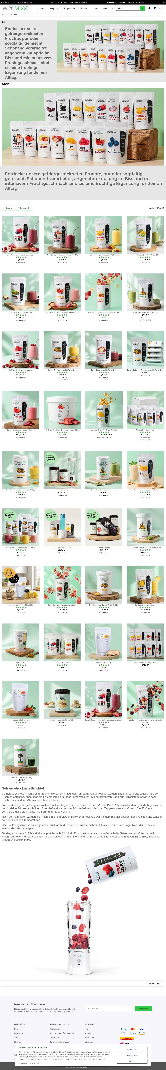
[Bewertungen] (20, 257)
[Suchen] (142, 8)
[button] (149, 8)
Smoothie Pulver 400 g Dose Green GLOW (145, 547)
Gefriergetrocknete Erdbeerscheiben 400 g (62, 430)
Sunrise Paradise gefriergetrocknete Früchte (62, 312)
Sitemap (17, 1042)
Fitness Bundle (62, 490)
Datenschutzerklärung (53, 1009)
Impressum (23, 1063)
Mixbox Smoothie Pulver (145, 430)
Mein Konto (19, 1033)
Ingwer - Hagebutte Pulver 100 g (62, 720)
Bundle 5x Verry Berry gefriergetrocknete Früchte (103, 720)
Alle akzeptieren (132, 1049)
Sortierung (8, 208)
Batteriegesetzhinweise (59, 1042)
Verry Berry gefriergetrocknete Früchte (20, 255)
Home (16, 1029)
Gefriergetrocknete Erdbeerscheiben (21, 430)
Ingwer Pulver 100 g (103, 662)
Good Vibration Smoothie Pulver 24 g (145, 255)
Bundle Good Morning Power (145, 662)
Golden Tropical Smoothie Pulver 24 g (62, 370)
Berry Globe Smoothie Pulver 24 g (103, 370)
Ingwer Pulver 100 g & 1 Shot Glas (20, 605)
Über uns (89, 1042)
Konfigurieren (132, 1055)
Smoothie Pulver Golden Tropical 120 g (20, 490)
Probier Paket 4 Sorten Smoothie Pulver (21, 547)
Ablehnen (132, 1061)
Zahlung (17, 1037)
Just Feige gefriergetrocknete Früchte (62, 605)
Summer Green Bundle (62, 547)
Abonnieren (143, 1009)
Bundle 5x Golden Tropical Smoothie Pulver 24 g (145, 370)
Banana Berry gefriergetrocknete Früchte (103, 312)
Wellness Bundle (103, 547)
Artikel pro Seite (24, 208)
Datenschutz (34, 1063)
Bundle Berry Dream (62, 662)
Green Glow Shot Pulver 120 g (21, 778)
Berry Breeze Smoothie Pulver (20, 312)
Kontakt (88, 1033)
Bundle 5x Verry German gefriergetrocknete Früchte (145, 721)
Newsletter (89, 1037)
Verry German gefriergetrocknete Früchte (62, 255)
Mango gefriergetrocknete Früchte (104, 430)
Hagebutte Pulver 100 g (21, 720)
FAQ (86, 1029)
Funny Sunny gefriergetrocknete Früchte (104, 255)
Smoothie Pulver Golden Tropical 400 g (103, 605)
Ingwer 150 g (21, 662)
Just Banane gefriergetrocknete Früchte (145, 490)
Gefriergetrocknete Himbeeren (20, 370)
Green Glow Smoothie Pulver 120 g (104, 490)
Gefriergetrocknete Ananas (145, 605)
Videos (105, 8)
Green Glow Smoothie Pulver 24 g (145, 312)
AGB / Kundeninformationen (62, 1033)
